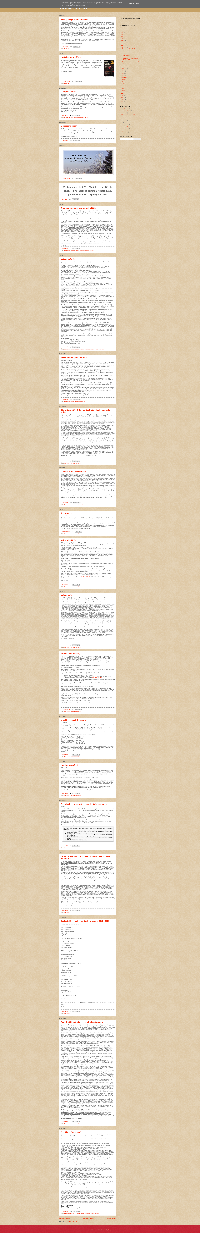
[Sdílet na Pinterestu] (79, 47)
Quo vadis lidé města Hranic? (74, 471)
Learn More (130, 3)
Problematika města (124, 109)
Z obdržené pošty (69, 126)
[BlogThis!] (75, 47)
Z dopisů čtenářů (68, 92)
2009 (122, 101)
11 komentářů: (65, 140)
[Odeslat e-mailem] (74, 47)
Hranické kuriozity (124, 128)
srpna (123, 75)
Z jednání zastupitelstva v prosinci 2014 (78, 208)
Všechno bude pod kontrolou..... (75, 357)
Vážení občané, (68, 259)
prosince (124, 47)
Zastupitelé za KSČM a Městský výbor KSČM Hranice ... (131, 59)
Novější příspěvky (64, 1218)
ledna (123, 90)
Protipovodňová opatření (125, 126)
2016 (122, 40)
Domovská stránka (88, 1218)
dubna (123, 83)
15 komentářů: (65, 399)
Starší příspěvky (111, 1218)
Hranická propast (123, 132)
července (124, 77)
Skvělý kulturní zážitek (71, 57)
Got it (137, 3)
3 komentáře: (65, 115)
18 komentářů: (65, 1211)
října (123, 71)
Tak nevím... (66, 513)
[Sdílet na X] (77, 47)
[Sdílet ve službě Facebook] (78, 47)
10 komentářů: (65, 502)
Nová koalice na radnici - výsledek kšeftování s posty (84, 804)
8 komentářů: (65, 461)
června (124, 79)
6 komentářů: (65, 248)
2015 (122, 43)
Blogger (110, 1230)
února (123, 88)
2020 (122, 32)
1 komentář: (65, 199)
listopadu (124, 68)
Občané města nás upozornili (71, 117)
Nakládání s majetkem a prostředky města (78, 250)
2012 (122, 95)
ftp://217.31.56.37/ (85, 576)
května (124, 81)
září (123, 73)
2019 (122, 34)
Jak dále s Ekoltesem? (71, 1132)
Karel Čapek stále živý (71, 765)
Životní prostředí (123, 120)
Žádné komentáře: (66, 81)
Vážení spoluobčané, (70, 654)
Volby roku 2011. (68, 540)
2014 (122, 45)
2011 (122, 97)
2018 (122, 36)
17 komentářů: (65, 46)
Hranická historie (123, 130)
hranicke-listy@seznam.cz (126, 21)
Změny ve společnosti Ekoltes (74, 19)
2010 (122, 99)
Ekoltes (66, 48)
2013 (122, 93)
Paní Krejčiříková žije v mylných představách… (82, 1022)
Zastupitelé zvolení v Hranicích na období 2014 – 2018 (85, 921)
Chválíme (66, 83)
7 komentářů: (65, 347)
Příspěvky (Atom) (73, 1221)
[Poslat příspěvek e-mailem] (71, 46)
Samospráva (71, 48)
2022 (122, 28)
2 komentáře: (65, 584)
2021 (122, 30)
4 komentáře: (65, 754)
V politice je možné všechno (73, 720)
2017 (122, 38)
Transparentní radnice (80, 48)
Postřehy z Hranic (124, 124)
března (124, 86)
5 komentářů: (65, 645)
